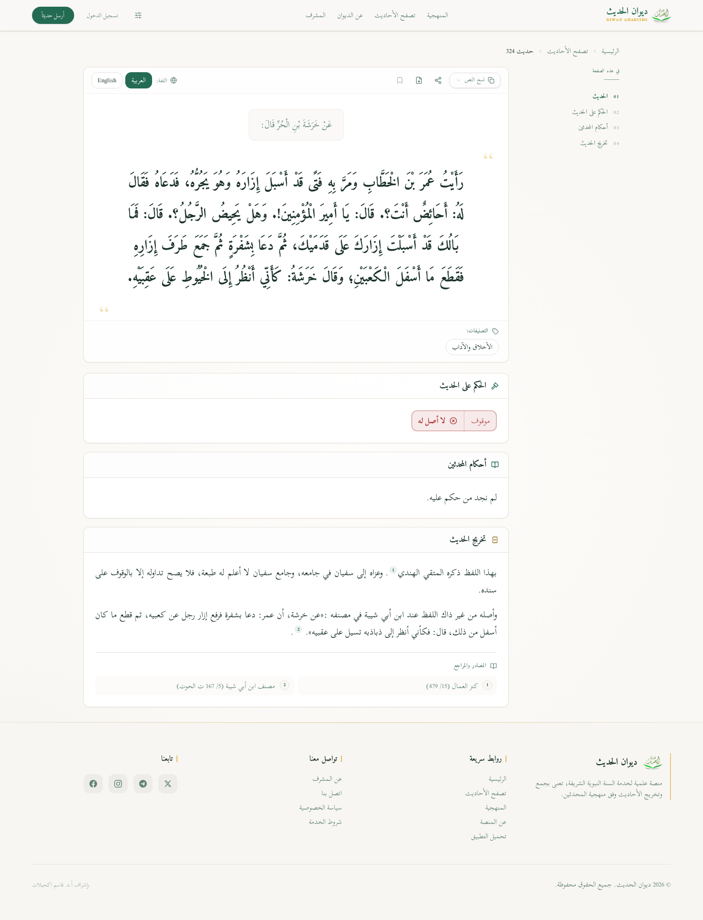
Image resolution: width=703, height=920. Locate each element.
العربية (139, 80)
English (107, 80)
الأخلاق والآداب (472, 347)
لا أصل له (432, 420)
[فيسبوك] (93, 783)
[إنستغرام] (118, 783)
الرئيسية (610, 51)
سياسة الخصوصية (320, 807)
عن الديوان (350, 15)
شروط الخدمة (325, 822)
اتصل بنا (331, 793)
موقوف (480, 420)
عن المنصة (493, 822)
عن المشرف (327, 779)
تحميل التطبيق (488, 836)
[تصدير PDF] (419, 80)
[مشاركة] (438, 80)
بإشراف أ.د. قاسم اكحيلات (60, 884)
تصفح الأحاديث (395, 15)
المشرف (316, 15)
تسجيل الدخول (102, 15)
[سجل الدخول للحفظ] (399, 80)
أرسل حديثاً (53, 15)
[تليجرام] (143, 783)
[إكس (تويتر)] (167, 783)
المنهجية (437, 15)
